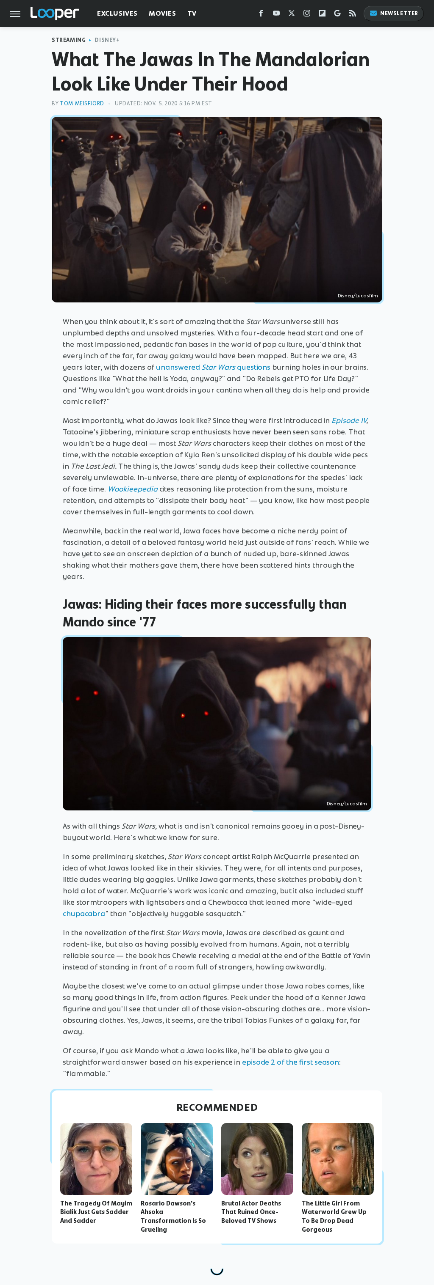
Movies (162, 13)
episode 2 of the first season (290, 1062)
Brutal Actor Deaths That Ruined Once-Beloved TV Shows (251, 1212)
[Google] (337, 15)
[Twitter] (291, 15)
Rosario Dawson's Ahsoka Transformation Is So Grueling (173, 1216)
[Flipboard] (322, 15)
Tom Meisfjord (82, 103)
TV (192, 13)
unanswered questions (213, 367)
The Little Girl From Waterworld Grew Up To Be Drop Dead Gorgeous (334, 1216)
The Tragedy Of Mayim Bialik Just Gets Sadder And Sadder (96, 1212)
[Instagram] (307, 15)
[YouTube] (276, 15)
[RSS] (352, 15)
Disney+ (107, 40)
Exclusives (117, 13)
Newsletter (399, 13)
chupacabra (84, 914)
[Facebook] (261, 15)
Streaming (69, 40)
